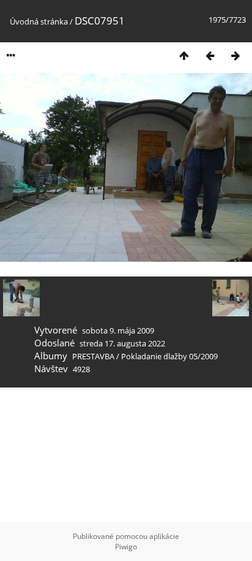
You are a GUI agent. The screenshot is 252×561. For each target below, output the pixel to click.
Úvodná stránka (39, 21)
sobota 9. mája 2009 (118, 330)
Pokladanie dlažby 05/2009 (169, 356)
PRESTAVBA (94, 356)
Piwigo (126, 546)
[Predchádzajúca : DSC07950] (210, 55)
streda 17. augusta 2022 (122, 343)
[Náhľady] (184, 55)
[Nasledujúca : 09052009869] (235, 55)
